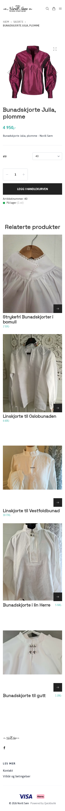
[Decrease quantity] (7, 174)
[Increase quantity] (24, 174)
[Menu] (60, 9)
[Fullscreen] (55, 49)
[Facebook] (4, 747)
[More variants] (57, 308)
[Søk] (47, 8)
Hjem (6, 21)
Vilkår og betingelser (16, 776)
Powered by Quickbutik (43, 803)
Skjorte (18, 21)
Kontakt (8, 770)
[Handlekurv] (54, 8)
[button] (56, 72)
